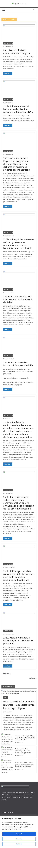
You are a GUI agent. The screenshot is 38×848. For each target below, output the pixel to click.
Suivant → (33, 678)
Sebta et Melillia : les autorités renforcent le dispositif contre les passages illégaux (18, 705)
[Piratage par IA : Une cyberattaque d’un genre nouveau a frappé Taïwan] (7, 752)
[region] (19, 832)
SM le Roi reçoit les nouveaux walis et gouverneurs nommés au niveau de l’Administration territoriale (18, 244)
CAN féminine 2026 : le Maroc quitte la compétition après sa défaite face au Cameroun (24, 765)
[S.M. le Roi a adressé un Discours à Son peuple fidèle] (19, 345)
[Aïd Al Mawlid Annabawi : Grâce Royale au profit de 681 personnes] (19, 620)
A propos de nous (7, 812)
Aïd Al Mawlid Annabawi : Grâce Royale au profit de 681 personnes (18, 640)
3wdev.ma (16, 795)
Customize (19, 839)
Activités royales (8, 43)
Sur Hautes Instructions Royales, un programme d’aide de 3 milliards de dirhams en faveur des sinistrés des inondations (16, 164)
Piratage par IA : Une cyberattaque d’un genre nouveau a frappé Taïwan (23, 751)
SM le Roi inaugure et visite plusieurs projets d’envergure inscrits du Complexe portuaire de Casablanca (18, 575)
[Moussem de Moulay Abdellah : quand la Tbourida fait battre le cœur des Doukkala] (7, 739)
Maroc (5, 697)
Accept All (19, 834)
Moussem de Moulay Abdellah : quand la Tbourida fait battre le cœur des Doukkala (24, 738)
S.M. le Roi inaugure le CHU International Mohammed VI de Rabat (18, 299)
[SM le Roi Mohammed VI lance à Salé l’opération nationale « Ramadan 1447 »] (19, 89)
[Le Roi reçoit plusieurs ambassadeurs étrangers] (19, 33)
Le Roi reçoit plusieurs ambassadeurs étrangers (16, 52)
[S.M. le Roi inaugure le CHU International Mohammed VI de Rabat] (19, 279)
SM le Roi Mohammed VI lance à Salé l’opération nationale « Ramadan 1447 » (18, 109)
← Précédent (6, 673)
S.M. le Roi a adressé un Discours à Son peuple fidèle (18, 364)
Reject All (19, 844)
